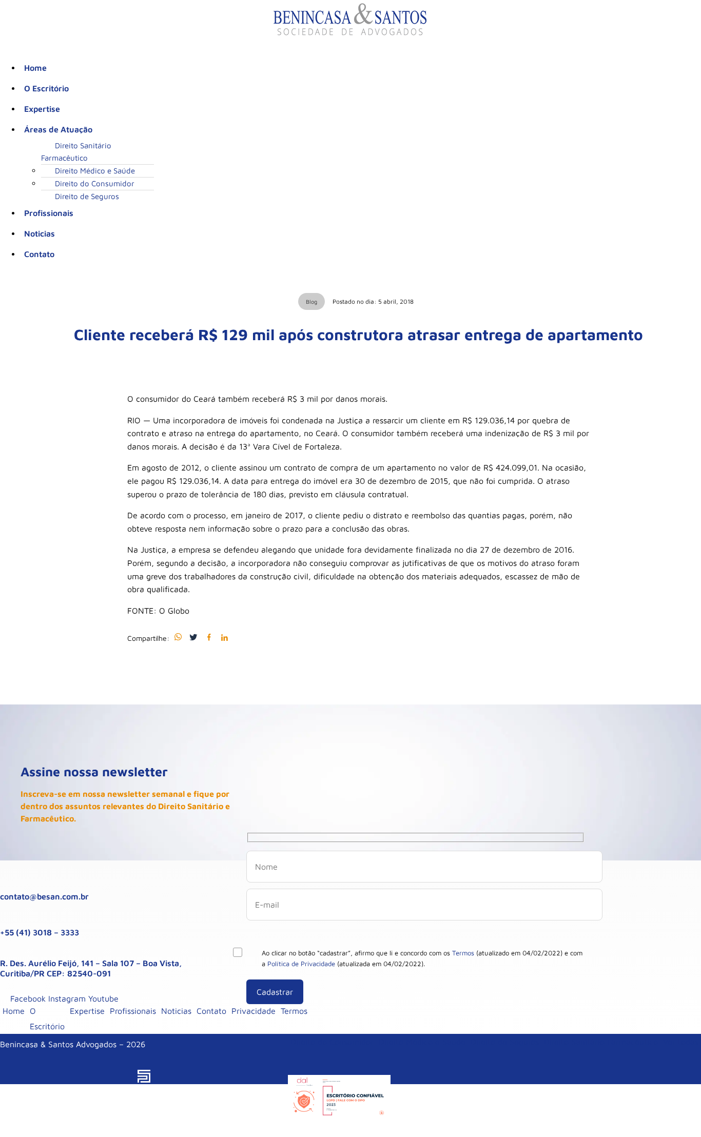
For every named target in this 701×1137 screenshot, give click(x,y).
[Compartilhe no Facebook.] (209, 638)
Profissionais (48, 213)
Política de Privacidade (301, 963)
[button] (361, 129)
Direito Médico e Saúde (95, 170)
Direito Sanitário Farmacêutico (76, 151)
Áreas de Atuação (58, 129)
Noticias (39, 233)
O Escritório (46, 88)
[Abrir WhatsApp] (675, 1111)
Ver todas (680, 1041)
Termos (463, 953)
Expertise (42, 108)
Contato (39, 254)
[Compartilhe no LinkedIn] (224, 638)
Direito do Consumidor (94, 183)
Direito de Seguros (87, 196)
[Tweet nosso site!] (193, 638)
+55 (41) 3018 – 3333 (39, 932)
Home (35, 67)
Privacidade (253, 1010)
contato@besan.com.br (44, 896)
